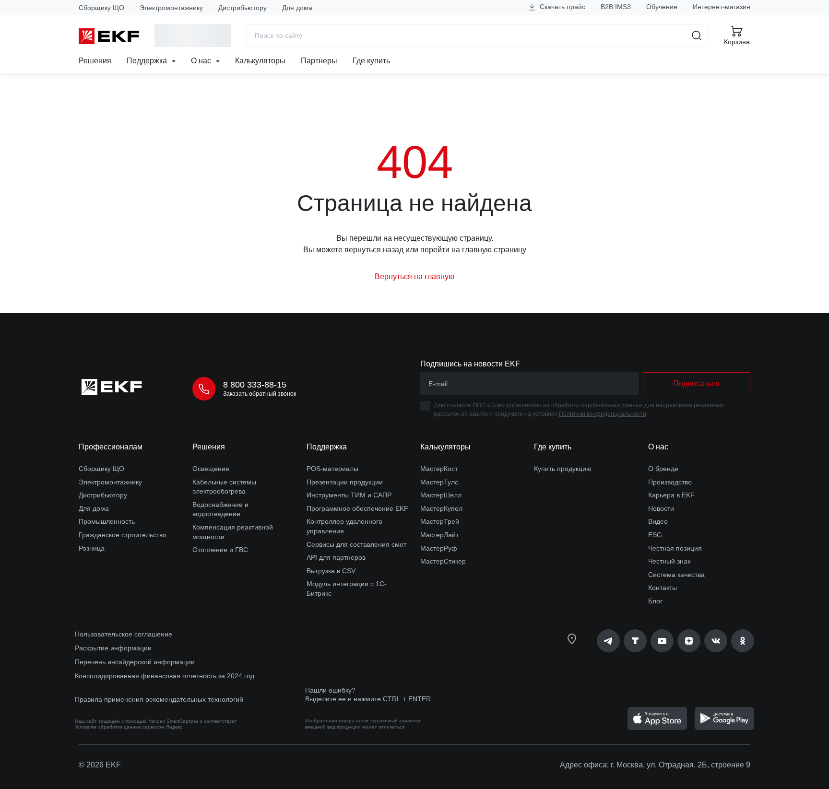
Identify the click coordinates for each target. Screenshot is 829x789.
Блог (655, 601)
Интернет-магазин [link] (721, 7)
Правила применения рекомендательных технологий (159, 699)
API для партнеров (336, 557)
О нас (202, 61)
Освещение (210, 468)
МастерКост (439, 468)
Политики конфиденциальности (602, 414)
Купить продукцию (563, 468)
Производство (670, 482)
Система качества (676, 574)
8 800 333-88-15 (254, 384)
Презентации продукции (345, 482)
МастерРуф (438, 548)
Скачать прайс (561, 7)
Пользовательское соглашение (123, 634)
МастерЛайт (439, 535)
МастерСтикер (443, 561)
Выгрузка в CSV (331, 571)
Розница (92, 548)
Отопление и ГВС (220, 549)
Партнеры (319, 61)
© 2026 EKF (100, 765)
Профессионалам (110, 447)
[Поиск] (697, 35)
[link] (608, 640)
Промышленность (107, 521)
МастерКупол (441, 508)
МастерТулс (439, 482)
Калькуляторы (260, 61)
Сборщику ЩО (101, 8)
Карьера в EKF (671, 495)
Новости (661, 508)
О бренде (663, 468)
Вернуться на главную (414, 276)
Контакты (662, 587)
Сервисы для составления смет (356, 544)
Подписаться (696, 383)
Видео (658, 521)
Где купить (371, 61)
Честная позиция (675, 548)
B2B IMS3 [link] (616, 7)
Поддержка (148, 61)
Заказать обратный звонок (259, 393)
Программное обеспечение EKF (357, 508)
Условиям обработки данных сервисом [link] (120, 727)
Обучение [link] (661, 7)
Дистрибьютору (242, 8)
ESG (655, 535)
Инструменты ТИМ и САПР (349, 495)
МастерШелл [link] (441, 495)
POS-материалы (332, 468)
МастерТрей (439, 521)
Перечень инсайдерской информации (135, 662)
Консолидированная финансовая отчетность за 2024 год (164, 676)
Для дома (297, 8)
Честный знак (669, 561)
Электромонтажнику (171, 8)
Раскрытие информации (113, 648)
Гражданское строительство (122, 535)
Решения (95, 61)
